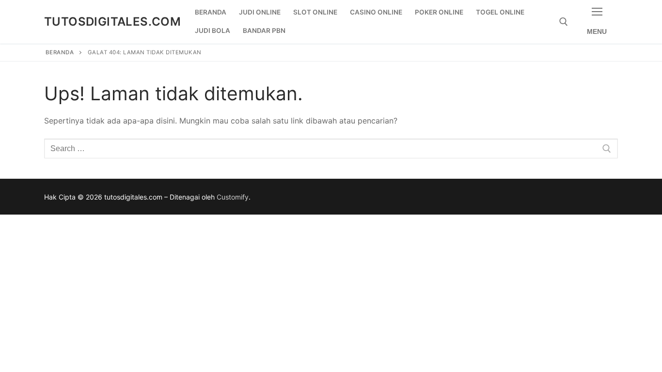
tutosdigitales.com (112, 22)
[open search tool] (563, 21)
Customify (233, 197)
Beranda (60, 52)
